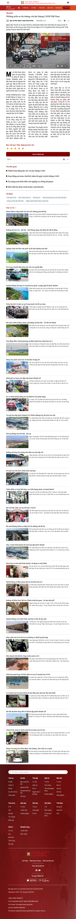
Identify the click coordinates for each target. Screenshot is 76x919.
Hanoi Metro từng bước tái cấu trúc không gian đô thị (26, 211)
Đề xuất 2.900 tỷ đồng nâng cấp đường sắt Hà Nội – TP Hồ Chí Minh (31, 323)
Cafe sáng (47, 785)
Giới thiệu (25, 861)
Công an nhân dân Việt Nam (15, 201)
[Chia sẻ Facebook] (64, 20)
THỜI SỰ (25, 8)
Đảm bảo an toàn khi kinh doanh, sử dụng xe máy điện (26, 563)
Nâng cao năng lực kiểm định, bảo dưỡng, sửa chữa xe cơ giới (29, 748)
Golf (58, 813)
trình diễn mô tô (11, 197)
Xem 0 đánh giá (38, 154)
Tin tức (34, 782)
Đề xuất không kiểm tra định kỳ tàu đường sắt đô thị (25, 526)
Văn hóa (35, 803)
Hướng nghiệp (24, 813)
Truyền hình (24, 831)
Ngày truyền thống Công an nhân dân (37, 201)
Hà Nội (10, 782)
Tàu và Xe (9, 13)
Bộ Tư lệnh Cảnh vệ (24, 197)
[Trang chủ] (19, 7)
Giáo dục (23, 803)
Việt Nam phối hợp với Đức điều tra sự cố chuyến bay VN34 (28, 674)
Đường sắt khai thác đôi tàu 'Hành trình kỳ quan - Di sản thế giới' (30, 600)
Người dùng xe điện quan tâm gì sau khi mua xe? (24, 582)
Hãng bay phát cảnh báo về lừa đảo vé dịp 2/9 (23, 360)
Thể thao (60, 803)
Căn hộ (59, 788)
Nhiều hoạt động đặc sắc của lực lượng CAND (26, 170)
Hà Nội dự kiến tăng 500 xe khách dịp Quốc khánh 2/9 (26, 711)
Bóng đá (59, 807)
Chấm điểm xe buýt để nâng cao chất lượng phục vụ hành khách (30, 489)
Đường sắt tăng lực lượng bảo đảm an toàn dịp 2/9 (24, 452)
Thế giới (35, 778)
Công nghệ (11, 795)
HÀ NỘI (33, 8)
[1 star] (7, 149)
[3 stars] (15, 149)
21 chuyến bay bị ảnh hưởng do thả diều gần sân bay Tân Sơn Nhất (30, 693)
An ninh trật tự (12, 792)
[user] (68, 2)
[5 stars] (22, 149)
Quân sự (35, 785)
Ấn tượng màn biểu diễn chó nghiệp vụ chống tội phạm (30, 181)
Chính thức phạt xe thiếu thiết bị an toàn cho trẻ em (25, 730)
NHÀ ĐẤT (58, 8)
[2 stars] (11, 149)
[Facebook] (36, 870)
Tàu (9, 810)
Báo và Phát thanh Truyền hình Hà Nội (21, 21)
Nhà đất (59, 778)
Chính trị (11, 785)
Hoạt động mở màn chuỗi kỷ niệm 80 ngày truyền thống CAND (33, 176)
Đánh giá (11, 820)
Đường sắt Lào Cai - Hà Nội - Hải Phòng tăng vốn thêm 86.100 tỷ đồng (31, 230)
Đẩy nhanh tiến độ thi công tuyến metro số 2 (22, 656)
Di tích (34, 813)
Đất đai (59, 792)
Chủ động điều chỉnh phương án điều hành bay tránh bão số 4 (29, 341)
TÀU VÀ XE (67, 8)
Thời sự (11, 778)
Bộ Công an (36, 197)
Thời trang (11, 841)
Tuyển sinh (23, 810)
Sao (9, 834)
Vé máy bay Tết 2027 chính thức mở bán (21, 471)
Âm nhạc (11, 844)
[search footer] (10, 772)
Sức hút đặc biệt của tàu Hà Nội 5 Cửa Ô (20, 508)
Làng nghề (35, 810)
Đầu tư (59, 785)
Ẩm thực (23, 796)
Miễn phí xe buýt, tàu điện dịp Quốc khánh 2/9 (23, 378)
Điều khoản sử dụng (35, 861)
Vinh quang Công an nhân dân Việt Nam (54, 197)
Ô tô (9, 807)
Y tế (45, 807)
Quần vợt (59, 810)
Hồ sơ (34, 788)
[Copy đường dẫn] (68, 20)
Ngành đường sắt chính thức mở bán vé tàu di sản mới (26, 619)
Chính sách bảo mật (48, 861)
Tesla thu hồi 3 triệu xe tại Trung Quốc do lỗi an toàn (26, 304)
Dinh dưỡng (47, 810)
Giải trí (10, 827)
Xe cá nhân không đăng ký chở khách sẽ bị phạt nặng (26, 397)
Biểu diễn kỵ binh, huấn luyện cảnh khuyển (26, 187)
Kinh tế (46, 778)
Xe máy (10, 813)
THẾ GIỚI (42, 8)
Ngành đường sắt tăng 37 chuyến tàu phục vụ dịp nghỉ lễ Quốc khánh (32, 285)
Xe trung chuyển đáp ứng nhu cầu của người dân (24, 267)
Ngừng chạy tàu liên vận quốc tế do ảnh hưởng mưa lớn (26, 248)
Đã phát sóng (24, 827)
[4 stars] (19, 149)
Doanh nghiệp (48, 794)
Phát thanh (23, 834)
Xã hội (10, 788)
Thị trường (11, 817)
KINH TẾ (50, 8)
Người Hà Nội (24, 787)
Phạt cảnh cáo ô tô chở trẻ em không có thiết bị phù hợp (27, 637)
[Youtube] (39, 870)
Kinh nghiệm (60, 795)
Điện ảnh (11, 837)
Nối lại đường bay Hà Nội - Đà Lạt (18, 434)
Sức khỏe (47, 803)
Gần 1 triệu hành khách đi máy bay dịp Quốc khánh (25, 545)
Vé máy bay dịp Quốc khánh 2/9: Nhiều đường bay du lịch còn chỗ (30, 415)
